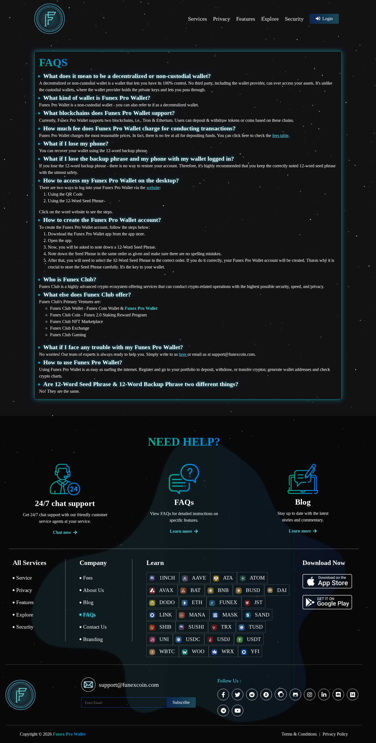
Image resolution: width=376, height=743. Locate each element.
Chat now (62, 532)
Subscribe (181, 702)
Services (197, 19)
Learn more (181, 531)
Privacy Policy (335, 734)
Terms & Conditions (300, 734)
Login (327, 18)
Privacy (221, 19)
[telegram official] (224, 711)
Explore (270, 19)
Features (245, 19)
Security (294, 19)
